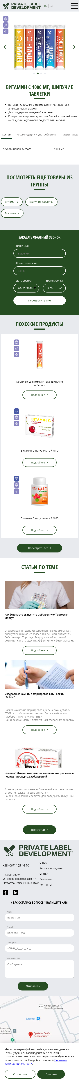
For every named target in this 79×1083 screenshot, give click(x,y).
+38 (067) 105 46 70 (16, 865)
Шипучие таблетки (41, 201)
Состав (6, 134)
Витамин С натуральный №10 (39, 450)
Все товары (12, 213)
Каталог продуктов (51, 868)
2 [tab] (38, 73)
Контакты (46, 884)
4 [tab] (45, 73)
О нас (43, 862)
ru (46, 5)
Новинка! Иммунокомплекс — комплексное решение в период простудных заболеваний (39, 774)
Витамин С (12, 201)
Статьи (44, 873)
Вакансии (46, 879)
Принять (51, 1074)
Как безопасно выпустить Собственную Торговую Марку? (36, 616)
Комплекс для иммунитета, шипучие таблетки (39, 383)
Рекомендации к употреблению (37, 134)
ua (51, 5)
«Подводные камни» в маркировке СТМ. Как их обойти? (34, 695)
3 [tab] (41, 73)
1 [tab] (34, 73)
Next (74, 47)
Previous (5, 47)
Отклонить (20, 1074)
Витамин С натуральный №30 (39, 518)
